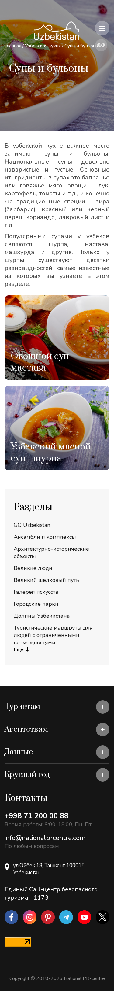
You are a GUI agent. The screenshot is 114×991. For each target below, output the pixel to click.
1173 (41, 897)
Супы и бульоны (81, 46)
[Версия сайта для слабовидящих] (101, 45)
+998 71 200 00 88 (36, 816)
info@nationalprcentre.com (45, 837)
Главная (13, 46)
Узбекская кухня (43, 46)
